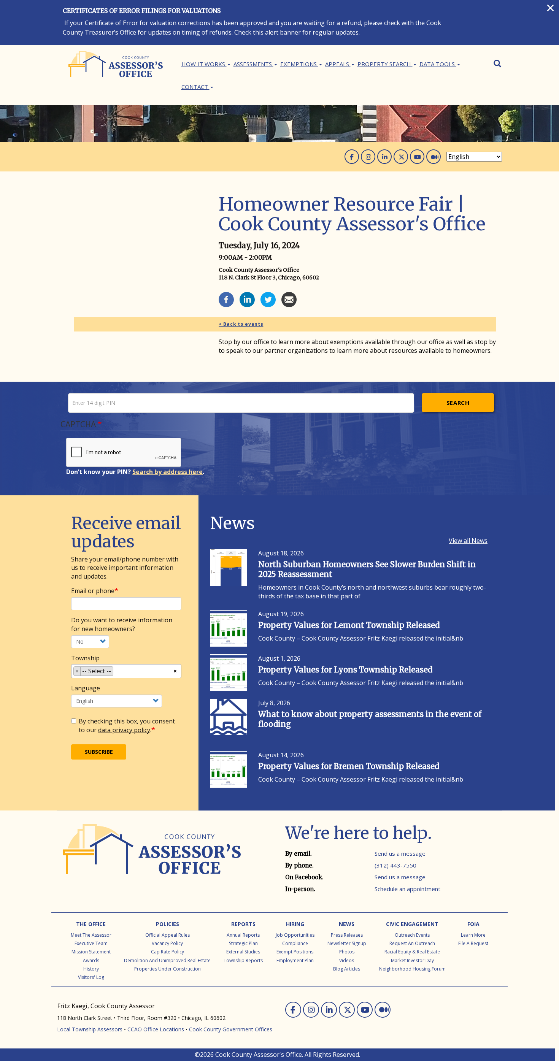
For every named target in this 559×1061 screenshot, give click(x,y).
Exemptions (299, 64)
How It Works (204, 64)
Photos (346, 951)
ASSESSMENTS (253, 64)
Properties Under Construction (167, 969)
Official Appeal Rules (167, 935)
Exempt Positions (294, 951)
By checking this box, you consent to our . (127, 725)
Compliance (295, 943)
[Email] (289, 299)
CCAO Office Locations (155, 1029)
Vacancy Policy (167, 943)
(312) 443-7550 (395, 865)
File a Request (473, 943)
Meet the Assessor (91, 935)
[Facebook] (226, 299)
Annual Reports (243, 935)
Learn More (473, 935)
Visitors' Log (91, 977)
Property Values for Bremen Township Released (348, 766)
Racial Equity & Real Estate (412, 951)
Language (85, 688)
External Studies (243, 951)
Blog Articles (346, 969)
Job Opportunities (295, 935)
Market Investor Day (412, 960)
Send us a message (400, 853)
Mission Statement (91, 951)
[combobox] (126, 671)
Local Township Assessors (89, 1029)
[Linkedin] (247, 299)
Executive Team (91, 943)
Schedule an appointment (407, 889)
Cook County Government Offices (230, 1029)
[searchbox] (117, 672)
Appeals (338, 64)
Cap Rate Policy (167, 951)
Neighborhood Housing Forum (412, 969)
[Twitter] (268, 299)
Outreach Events (412, 935)
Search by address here (167, 472)
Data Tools (437, 64)
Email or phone (92, 591)
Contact (195, 86)
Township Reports (243, 960)
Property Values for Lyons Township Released (345, 669)
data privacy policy (124, 730)
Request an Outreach (412, 943)
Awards (91, 960)
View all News (468, 540)
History (91, 969)
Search (458, 402)
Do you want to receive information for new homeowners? (121, 624)
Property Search (385, 64)
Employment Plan (295, 960)
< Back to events (241, 324)
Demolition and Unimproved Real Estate (167, 960)
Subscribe (99, 751)
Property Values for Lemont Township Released (349, 625)
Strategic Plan (243, 943)
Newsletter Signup (346, 943)
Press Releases (347, 935)
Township (85, 658)
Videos (346, 960)
